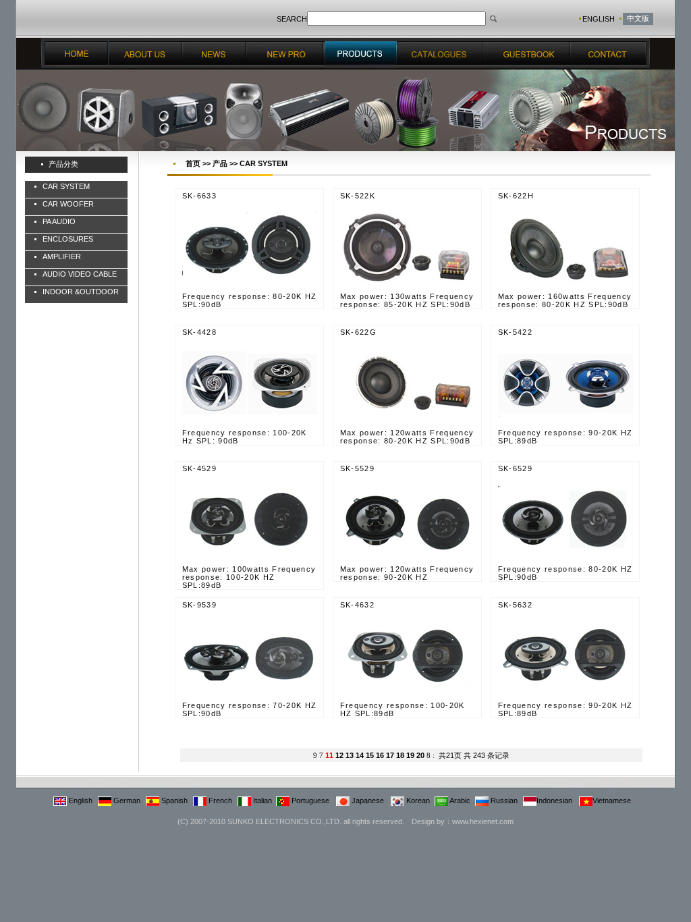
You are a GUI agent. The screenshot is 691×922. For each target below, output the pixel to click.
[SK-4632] (407, 699)
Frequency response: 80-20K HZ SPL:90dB (249, 300)
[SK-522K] (407, 290)
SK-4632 (357, 605)
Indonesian (554, 800)
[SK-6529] (565, 562)
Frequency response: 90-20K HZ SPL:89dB (565, 437)
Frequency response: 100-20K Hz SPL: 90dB (244, 437)
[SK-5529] (407, 562)
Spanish (173, 800)
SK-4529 (199, 468)
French (219, 800)
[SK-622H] (565, 290)
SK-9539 (199, 605)
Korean (417, 800)
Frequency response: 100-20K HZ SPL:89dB (402, 709)
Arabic (459, 800)
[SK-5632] (565, 699)
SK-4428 (199, 332)
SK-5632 (515, 605)
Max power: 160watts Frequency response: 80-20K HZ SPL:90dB (565, 300)
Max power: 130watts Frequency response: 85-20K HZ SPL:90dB (407, 300)
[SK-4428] (249, 426)
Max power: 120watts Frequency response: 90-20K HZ (407, 573)
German (125, 800)
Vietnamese (611, 800)
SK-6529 (515, 468)
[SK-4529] (249, 562)
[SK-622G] (407, 426)
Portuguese (309, 800)
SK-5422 (515, 332)
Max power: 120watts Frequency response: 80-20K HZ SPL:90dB (407, 437)
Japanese (367, 800)
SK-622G (358, 332)
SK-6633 (199, 196)
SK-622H (516, 196)
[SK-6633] (249, 290)
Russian (503, 800)
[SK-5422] (565, 426)
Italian (261, 800)
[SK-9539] (249, 699)
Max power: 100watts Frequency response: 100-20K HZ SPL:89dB (249, 577)
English (79, 800)
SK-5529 (357, 468)
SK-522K (357, 196)
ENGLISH (598, 19)
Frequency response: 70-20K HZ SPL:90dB (249, 709)
